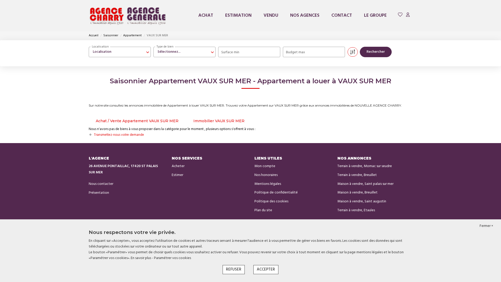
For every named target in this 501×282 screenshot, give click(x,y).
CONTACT (341, 15)
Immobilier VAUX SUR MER (218, 121)
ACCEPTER (266, 269)
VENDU (271, 15)
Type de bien (165, 46)
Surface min (230, 52)
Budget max (295, 52)
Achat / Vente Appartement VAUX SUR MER (137, 121)
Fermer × (486, 226)
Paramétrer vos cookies (172, 258)
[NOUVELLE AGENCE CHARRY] (128, 16)
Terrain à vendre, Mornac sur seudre (364, 166)
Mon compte (264, 166)
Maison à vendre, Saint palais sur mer (365, 184)
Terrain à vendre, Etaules (356, 210)
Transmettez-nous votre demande (119, 135)
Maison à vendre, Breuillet (357, 193)
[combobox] (120, 52)
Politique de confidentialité (276, 193)
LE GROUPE (375, 15)
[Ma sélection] (400, 15)
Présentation (99, 193)
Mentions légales (267, 184)
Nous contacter (101, 184)
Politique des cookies (271, 201)
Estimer (177, 175)
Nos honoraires (266, 175)
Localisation (100, 46)
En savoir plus (141, 258)
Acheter (178, 166)
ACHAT (205, 15)
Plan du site (263, 210)
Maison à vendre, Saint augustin (361, 201)
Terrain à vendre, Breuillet (357, 175)
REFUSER (233, 269)
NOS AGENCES (304, 15)
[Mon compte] (408, 15)
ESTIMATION (238, 15)
